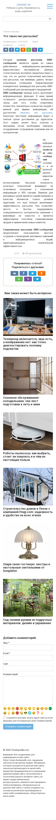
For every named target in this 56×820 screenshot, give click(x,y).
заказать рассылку (36, 112)
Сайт (5, 663)
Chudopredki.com (23, 4)
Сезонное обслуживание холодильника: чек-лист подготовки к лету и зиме (21, 401)
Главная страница (11, 32)
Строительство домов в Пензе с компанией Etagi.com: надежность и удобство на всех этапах (28, 512)
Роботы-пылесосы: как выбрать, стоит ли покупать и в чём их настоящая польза (27, 456)
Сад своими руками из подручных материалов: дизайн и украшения (27, 621)
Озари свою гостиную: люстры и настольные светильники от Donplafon (26, 567)
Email (6, 653)
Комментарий (10, 674)
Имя (6, 643)
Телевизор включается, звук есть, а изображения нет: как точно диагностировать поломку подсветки (28, 344)
